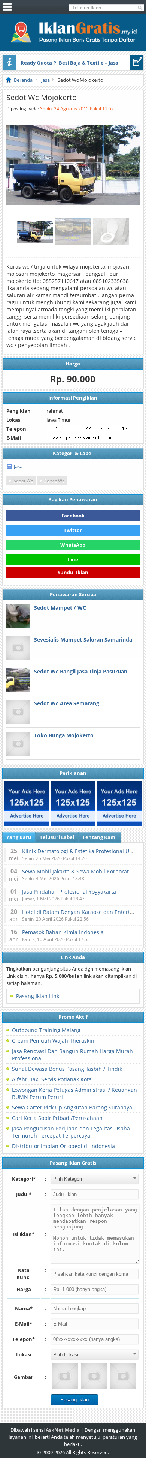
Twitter (73, 530)
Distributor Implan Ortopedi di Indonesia (63, 1146)
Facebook (73, 515)
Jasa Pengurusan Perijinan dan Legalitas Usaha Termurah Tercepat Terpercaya (71, 1132)
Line (73, 559)
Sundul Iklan (73, 573)
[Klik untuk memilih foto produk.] (65, 1376)
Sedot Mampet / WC (60, 607)
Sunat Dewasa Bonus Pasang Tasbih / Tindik (67, 1068)
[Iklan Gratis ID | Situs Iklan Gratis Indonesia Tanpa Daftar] (73, 41)
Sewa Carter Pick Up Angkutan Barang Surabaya (72, 1107)
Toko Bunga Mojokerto (64, 735)
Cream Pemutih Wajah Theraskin (53, 1040)
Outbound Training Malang (46, 1030)
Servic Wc (54, 481)
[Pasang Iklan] (136, 62)
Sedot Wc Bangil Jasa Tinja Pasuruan (80, 671)
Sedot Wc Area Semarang (66, 703)
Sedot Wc (23, 481)
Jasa (18, 466)
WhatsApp (72, 544)
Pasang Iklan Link (37, 996)
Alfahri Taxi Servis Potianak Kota (52, 1079)
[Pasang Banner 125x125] (26, 803)
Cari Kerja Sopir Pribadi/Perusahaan (57, 1117)
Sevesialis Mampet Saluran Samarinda (83, 639)
